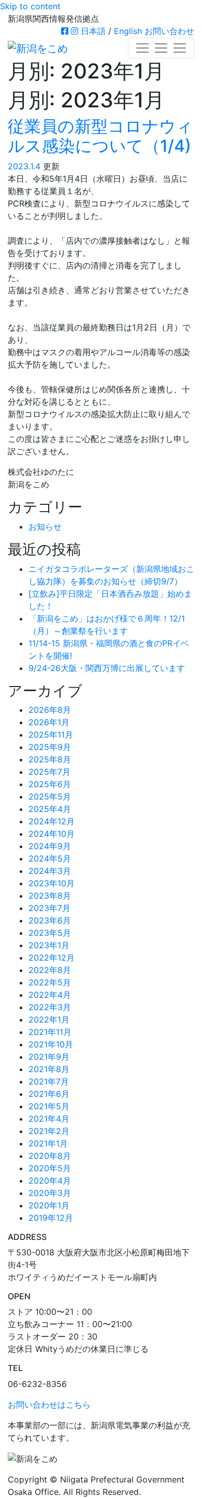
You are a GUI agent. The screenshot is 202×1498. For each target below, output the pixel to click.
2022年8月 (49, 970)
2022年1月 (48, 1019)
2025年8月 (49, 759)
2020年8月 (49, 1156)
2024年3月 (49, 871)
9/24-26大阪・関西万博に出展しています (106, 668)
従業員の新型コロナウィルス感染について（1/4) (100, 136)
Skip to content (30, 6)
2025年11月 (50, 734)
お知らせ (45, 526)
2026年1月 (48, 722)
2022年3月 (49, 1007)
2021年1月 (48, 1143)
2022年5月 (49, 982)
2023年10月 (51, 883)
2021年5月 (48, 1106)
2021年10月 (50, 1044)
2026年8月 (49, 710)
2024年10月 (51, 833)
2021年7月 (48, 1081)
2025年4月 (49, 809)
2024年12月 (51, 821)
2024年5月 (49, 858)
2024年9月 (49, 846)
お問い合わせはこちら (49, 1404)
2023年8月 (49, 895)
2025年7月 (49, 772)
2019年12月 (50, 1218)
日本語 (93, 31)
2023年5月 (49, 933)
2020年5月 (49, 1168)
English (128, 31)
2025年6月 (49, 784)
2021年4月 (48, 1118)
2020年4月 (49, 1180)
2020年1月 (48, 1205)
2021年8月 (48, 1069)
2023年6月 (49, 920)
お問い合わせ (169, 31)
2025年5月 (49, 796)
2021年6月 (48, 1094)
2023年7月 (49, 908)
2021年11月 (49, 1032)
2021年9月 (48, 1056)
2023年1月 (48, 945)
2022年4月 (49, 995)
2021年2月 (48, 1131)
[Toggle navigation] (161, 48)
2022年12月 (51, 957)
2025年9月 (49, 747)
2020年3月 (49, 1193)
